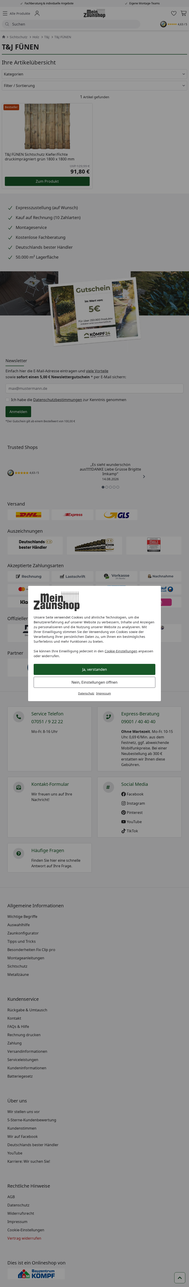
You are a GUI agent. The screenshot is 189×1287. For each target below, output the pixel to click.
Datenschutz (86, 693)
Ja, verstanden (94, 669)
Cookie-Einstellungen (121, 651)
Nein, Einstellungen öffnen (94, 682)
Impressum (103, 693)
